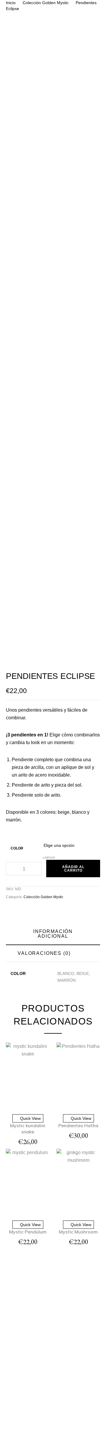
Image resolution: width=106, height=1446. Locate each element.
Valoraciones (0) (44, 953)
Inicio (11, 2)
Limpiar (49, 857)
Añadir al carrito (73, 868)
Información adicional (53, 934)
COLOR (17, 848)
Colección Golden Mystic (46, 2)
